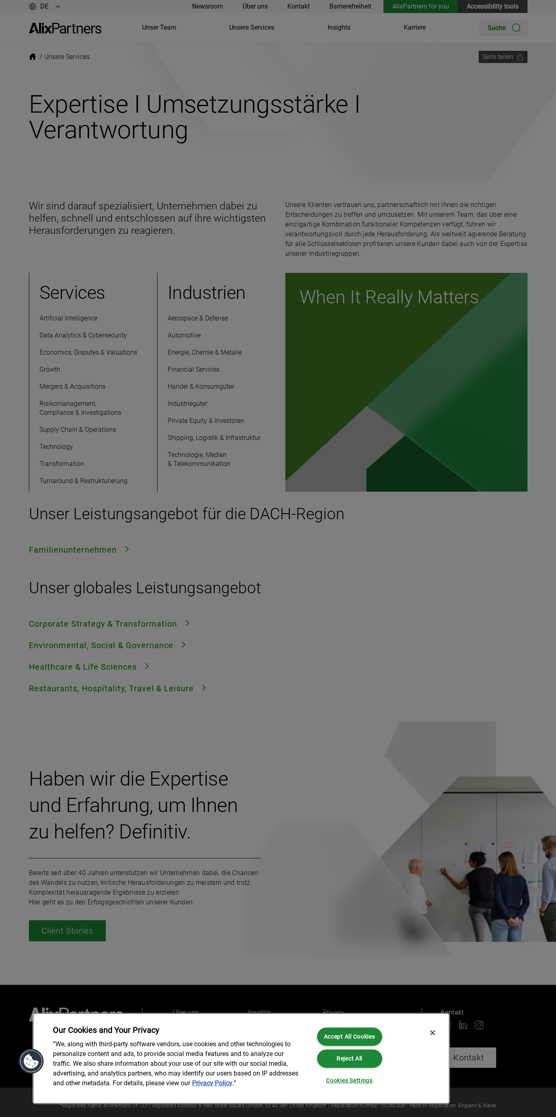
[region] (241, 1058)
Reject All (349, 1058)
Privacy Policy (212, 1083)
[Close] (433, 1033)
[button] (31, 1061)
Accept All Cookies (349, 1036)
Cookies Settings (349, 1080)
